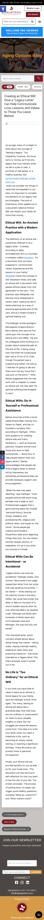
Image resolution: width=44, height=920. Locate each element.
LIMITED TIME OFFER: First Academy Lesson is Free (22, 2)
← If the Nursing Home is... (14, 815)
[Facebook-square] (16, 882)
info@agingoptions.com (22, 893)
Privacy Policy (22, 899)
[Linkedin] (27, 882)
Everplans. (28, 257)
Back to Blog (9, 822)
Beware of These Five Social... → (16, 829)
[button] (3, 9)
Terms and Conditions (22, 917)
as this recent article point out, (20, 180)
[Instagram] (22, 882)
